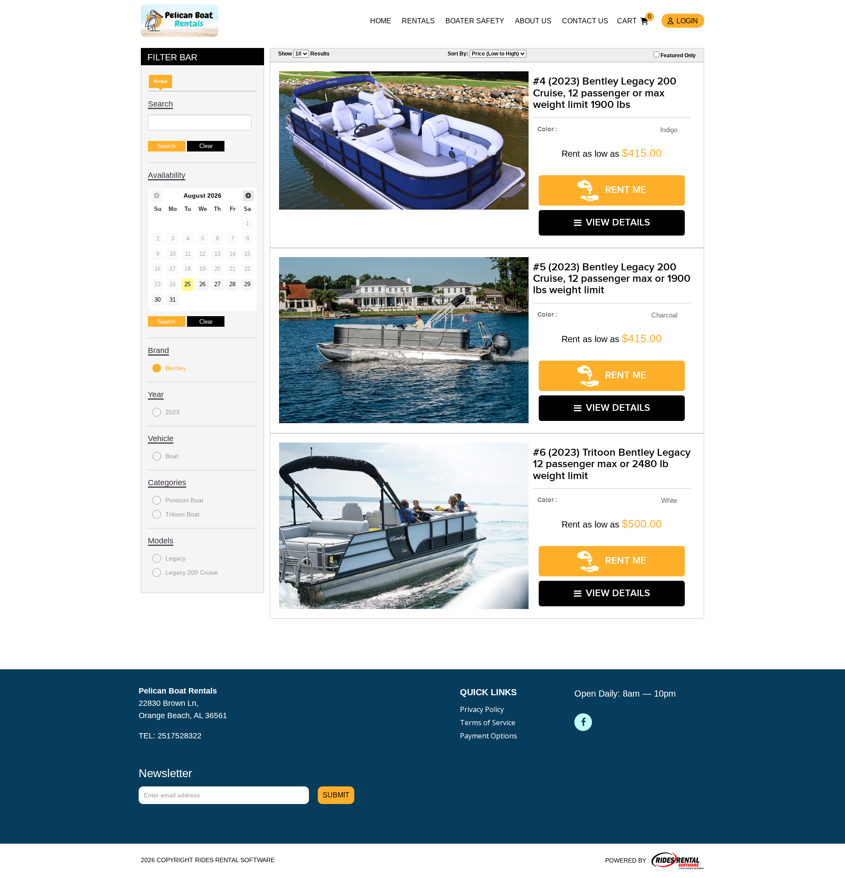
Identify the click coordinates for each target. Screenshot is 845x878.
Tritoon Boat (182, 514)
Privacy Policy (482, 709)
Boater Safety (474, 21)
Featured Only (677, 55)
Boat (171, 456)
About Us (533, 21)
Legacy (175, 558)
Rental (160, 81)
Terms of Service (487, 722)
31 (172, 300)
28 (232, 284)
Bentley (175, 368)
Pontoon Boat (184, 500)
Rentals (418, 21)
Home (380, 21)
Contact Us (585, 21)
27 (217, 284)
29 (247, 284)
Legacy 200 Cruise (191, 572)
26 (202, 284)
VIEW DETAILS (618, 223)
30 (157, 300)
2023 (172, 412)
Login (687, 21)
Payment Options (488, 736)
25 (187, 284)
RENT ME (624, 190)
